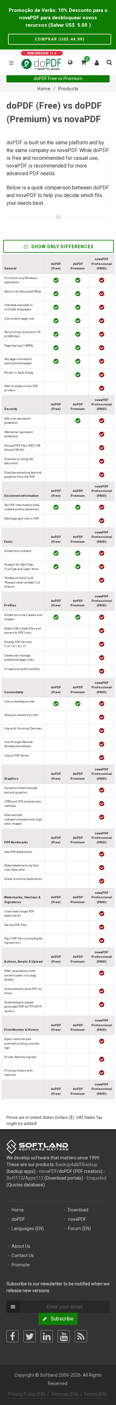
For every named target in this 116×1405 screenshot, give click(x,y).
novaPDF (48, 1171)
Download (78, 1209)
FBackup (88, 1164)
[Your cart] (83, 61)
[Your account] (97, 61)
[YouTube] (64, 1336)
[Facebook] (12, 1336)
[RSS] (81, 1336)
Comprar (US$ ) (59, 39)
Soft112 (14, 1178)
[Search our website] (109, 61)
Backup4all (67, 1164)
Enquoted (96, 1178)
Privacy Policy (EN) (26, 1394)
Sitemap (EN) (64, 1394)
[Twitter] (30, 1336)
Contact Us (23, 1255)
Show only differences (62, 246)
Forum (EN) (79, 1228)
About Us (21, 1246)
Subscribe (60, 1319)
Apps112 (34, 1178)
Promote (21, 1264)
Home (18, 1209)
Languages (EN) (28, 1228)
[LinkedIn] (47, 1336)
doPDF (18, 1219)
